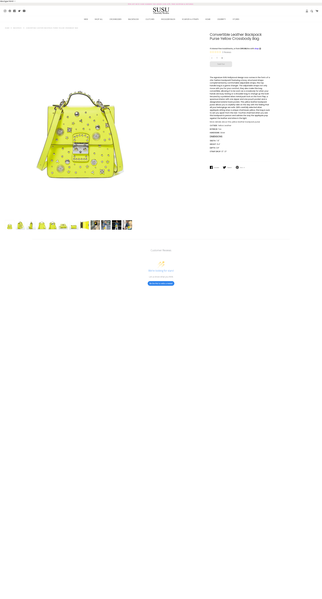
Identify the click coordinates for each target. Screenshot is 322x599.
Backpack (17, 28)
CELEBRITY (221, 19)
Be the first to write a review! (161, 283)
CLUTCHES (150, 19)
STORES (236, 19)
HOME (207, 19)
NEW (86, 19)
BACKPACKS (133, 19)
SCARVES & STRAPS (190, 19)
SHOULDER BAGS (168, 19)
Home (7, 28)
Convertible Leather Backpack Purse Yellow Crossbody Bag (52, 28)
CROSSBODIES (115, 19)
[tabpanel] (82, 127)
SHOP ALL (99, 19)
